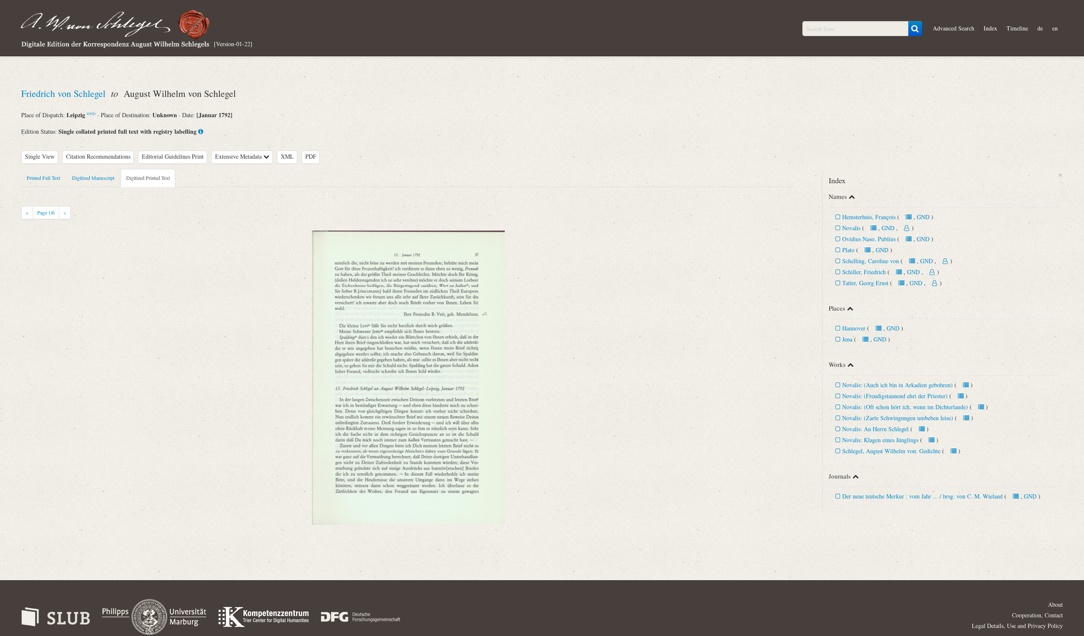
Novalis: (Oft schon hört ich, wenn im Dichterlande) (905, 407)
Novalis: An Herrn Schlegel (875, 429)
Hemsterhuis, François (869, 217)
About (1055, 604)
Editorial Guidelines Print (173, 156)
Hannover (854, 328)
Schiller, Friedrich (864, 272)
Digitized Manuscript (93, 177)
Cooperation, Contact (1037, 615)
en (1055, 28)
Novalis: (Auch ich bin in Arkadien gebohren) (897, 385)
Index (990, 28)
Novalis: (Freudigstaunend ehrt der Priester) (895, 396)
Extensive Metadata (239, 156)
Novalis (851, 228)
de (1040, 28)
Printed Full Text (43, 177)
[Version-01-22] (233, 43)
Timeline (1017, 28)
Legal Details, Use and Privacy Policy (1017, 626)
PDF (310, 156)
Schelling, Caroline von (870, 261)
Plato (848, 250)
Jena (847, 339)
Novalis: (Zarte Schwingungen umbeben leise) (897, 418)
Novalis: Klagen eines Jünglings (880, 440)
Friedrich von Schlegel (64, 93)
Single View (40, 156)
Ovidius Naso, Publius (869, 239)
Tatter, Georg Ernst (865, 283)
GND (91, 113)
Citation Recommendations (98, 156)
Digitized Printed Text (148, 177)
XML (287, 156)
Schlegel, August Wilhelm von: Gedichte (891, 451)
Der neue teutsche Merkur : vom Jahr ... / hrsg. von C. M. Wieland (922, 496)
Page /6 (46, 212)
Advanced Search (953, 28)
